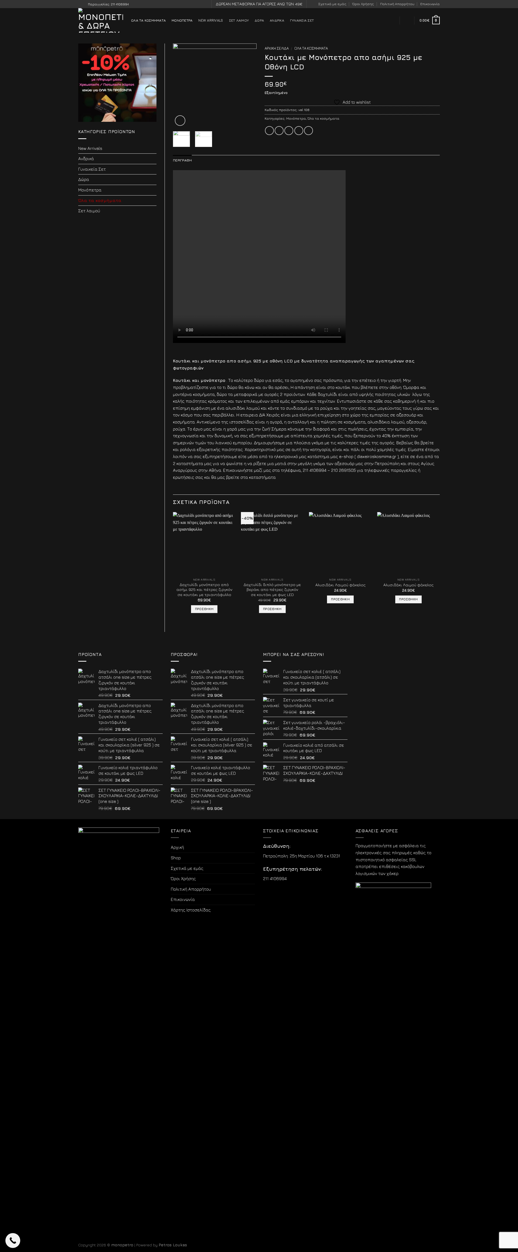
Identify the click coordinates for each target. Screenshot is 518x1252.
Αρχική (177, 847)
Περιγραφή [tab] (182, 160)
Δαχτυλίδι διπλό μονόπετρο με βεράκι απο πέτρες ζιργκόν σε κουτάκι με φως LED (272, 589)
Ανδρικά (277, 20)
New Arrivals (210, 20)
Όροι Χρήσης (363, 4)
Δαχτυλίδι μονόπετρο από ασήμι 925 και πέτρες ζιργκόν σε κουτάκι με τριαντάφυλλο (204, 589)
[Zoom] (180, 120)
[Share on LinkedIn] (308, 130)
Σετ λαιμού (239, 20)
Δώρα (259, 20)
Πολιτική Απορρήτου (397, 4)
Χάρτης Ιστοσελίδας (191, 909)
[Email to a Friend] (288, 130)
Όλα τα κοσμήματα (148, 20)
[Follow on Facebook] (81, 4)
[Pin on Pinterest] (298, 130)
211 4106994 (275, 878)
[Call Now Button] (12, 1240)
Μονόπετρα (182, 20)
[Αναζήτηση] (392, 20)
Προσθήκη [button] (204, 609)
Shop (176, 857)
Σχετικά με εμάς (332, 4)
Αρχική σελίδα (277, 48)
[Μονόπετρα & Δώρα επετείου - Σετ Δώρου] (100, 20)
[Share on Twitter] (279, 130)
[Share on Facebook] (269, 130)
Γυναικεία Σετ (302, 20)
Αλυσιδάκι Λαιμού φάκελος (340, 585)
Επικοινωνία (430, 4)
